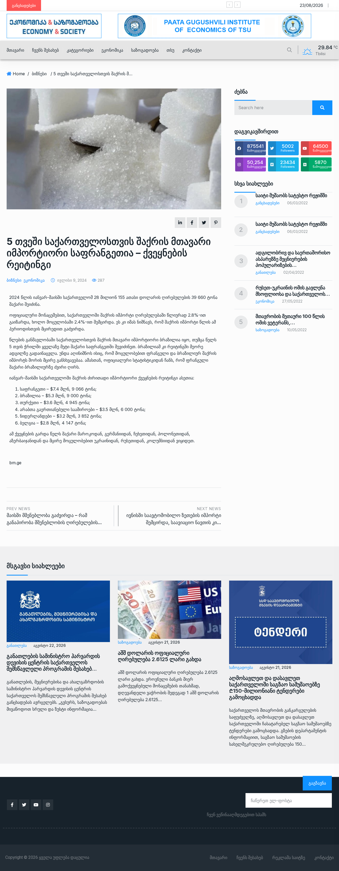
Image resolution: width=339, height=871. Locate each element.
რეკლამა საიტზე (288, 858)
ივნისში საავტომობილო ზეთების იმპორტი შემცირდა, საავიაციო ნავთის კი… (173, 515)
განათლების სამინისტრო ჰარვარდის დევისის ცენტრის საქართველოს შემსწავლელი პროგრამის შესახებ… (53, 662)
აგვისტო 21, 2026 (164, 642)
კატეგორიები (80, 50)
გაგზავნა (317, 783)
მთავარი (15, 50)
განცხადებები (267, 203)
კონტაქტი (192, 50)
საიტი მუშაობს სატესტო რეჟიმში (291, 195)
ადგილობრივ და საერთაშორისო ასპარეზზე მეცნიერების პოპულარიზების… (293, 259)
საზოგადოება (145, 50)
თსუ (170, 50)
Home (19, 73)
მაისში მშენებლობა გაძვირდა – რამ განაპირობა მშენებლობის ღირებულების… (54, 515)
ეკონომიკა (112, 50)
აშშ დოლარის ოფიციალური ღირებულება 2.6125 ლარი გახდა (159, 656)
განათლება (266, 272)
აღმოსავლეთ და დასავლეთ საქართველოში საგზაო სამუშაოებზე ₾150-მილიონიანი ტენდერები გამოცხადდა (274, 687)
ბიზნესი (39, 73)
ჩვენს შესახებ (45, 50)
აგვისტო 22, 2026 (49, 645)
